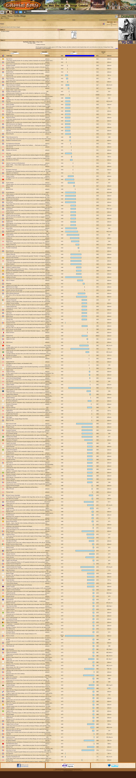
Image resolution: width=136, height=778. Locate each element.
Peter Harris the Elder (11, 606)
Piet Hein (8, 101)
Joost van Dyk (9, 75)
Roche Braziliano (10, 501)
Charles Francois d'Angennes (13, 563)
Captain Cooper (10, 456)
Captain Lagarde (10, 707)
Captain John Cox (10, 701)
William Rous (9, 241)
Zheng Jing (9, 659)
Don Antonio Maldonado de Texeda (15, 270)
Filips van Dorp (10, 205)
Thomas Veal (9, 319)
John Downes (9, 146)
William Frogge (10, 573)
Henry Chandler (10, 104)
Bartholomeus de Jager (12, 287)
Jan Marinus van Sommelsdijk (13, 127)
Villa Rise (8, 130)
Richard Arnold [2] (10, 593)
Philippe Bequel (10, 427)
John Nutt (8, 153)
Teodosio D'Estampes (11, 404)
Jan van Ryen (9, 202)
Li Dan (7, 98)
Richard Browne (10, 453)
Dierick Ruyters (10, 133)
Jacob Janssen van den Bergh (13, 329)
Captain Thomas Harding (12, 303)
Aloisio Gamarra (10, 332)
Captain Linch (9, 711)
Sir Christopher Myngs (11, 433)
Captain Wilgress (10, 625)
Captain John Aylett (11, 443)
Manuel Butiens (10, 251)
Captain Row (9, 717)
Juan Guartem (9, 704)
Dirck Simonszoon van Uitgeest (14, 94)
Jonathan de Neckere (11, 150)
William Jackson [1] (11, 244)
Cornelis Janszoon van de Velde (14, 290)
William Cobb (9, 186)
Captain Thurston (10, 586)
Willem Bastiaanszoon (11, 694)
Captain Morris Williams (12, 394)
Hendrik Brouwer (10, 231)
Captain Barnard (10, 446)
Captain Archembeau (11, 652)
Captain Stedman (10, 397)
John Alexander (10, 649)
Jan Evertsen (9, 208)
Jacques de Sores (10, 322)
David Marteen (9, 374)
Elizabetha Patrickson (11, 169)
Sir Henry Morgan (10, 685)
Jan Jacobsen (9, 107)
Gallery (44, 20)
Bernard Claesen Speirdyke (13, 495)
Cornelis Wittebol (10, 62)
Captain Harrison (10, 609)
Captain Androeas (10, 691)
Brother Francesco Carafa (12, 88)
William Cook (9, 655)
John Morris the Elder (11, 541)
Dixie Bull (8, 156)
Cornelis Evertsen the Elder (13, 387)
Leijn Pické (9, 313)
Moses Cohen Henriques (12, 199)
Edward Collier (10, 511)
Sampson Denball (10, 65)
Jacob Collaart (9, 182)
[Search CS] (48, 11)
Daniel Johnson (10, 557)
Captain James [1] (10, 472)
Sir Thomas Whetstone (11, 400)
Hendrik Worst (9, 72)
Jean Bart (8, 734)
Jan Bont (8, 698)
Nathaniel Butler (10, 195)
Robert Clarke (9, 662)
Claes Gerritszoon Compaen (13, 85)
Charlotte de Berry (10, 459)
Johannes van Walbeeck (12, 173)
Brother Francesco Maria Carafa (14, 544)
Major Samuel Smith (11, 423)
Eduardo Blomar (10, 596)
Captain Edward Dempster (12, 485)
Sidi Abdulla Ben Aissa (11, 743)
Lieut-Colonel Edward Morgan (13, 378)
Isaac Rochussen (10, 570)
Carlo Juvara (9, 342)
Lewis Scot (9, 365)
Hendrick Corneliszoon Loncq (13, 140)
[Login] (12, 12)
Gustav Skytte (9, 352)
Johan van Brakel (10, 727)
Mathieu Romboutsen (11, 225)
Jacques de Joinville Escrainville (14, 368)
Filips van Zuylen (10, 68)
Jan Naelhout (9, 309)
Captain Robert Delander (12, 524)
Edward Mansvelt (10, 391)
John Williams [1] (10, 628)
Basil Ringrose (9, 675)
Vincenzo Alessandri (11, 300)
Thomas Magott (10, 714)
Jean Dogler (9, 417)
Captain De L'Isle (10, 339)
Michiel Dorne (9, 189)
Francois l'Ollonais (10, 407)
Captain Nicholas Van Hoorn (13, 668)
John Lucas (9, 358)
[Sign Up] (8, 12)
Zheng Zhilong (9, 234)
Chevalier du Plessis (11, 482)
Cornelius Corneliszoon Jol (13, 756)
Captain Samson (10, 120)
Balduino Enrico (10, 114)
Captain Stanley (10, 326)
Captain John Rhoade (11, 560)
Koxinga (8, 345)
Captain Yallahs (10, 721)
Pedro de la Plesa (10, 117)
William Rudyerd (10, 264)
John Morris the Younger (12, 498)
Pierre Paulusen (10, 273)
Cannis (8, 642)
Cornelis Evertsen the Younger (13, 567)
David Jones (9, 166)
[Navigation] (2, 12)
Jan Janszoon (9, 753)
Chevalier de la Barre (11, 355)
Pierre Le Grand (10, 635)
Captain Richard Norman (12, 528)
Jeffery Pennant (10, 488)
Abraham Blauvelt (10, 348)
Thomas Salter (9, 492)
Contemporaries (103, 20)
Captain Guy (9, 466)
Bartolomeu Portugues (11, 440)
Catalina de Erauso (11, 277)
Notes (73, 20)
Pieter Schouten (10, 78)
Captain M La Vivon (11, 475)
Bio (15, 20)
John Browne (9, 111)
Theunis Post (9, 335)
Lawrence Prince (10, 534)
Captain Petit (9, 221)
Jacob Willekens (10, 192)
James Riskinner (10, 260)
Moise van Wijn (10, 420)
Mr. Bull (8, 639)
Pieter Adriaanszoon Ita (12, 137)
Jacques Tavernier (10, 554)
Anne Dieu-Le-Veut (11, 750)
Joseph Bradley (10, 508)
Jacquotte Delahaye (11, 430)
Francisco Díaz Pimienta (12, 257)
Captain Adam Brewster (12, 414)
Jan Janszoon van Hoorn (12, 159)
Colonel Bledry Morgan (12, 583)
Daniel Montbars (10, 580)
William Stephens (10, 665)
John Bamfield (9, 381)
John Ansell (9, 688)
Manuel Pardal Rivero (11, 521)
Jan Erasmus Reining (11, 619)
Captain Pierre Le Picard (12, 724)
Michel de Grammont (11, 678)
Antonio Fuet (9, 747)
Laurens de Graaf (10, 737)
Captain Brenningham (11, 449)
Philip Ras (8, 283)
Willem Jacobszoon (11, 81)
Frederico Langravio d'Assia (13, 267)
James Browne (10, 599)
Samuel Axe (9, 238)
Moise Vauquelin (10, 531)
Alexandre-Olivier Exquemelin (13, 730)
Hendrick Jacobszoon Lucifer (13, 91)
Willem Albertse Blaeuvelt (12, 293)
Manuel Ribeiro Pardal (11, 518)
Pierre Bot (8, 672)
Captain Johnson (10, 612)
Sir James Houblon (11, 740)
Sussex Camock (10, 176)
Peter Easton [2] (10, 646)
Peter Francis (9, 462)
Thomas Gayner (10, 212)
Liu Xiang (8, 179)
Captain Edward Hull (11, 306)
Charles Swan (9, 681)
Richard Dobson (10, 514)
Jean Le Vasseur (10, 280)
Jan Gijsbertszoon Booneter (13, 143)
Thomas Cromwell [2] (11, 247)
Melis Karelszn (9, 218)
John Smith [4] (9, 537)
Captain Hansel (10, 576)
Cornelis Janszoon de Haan (13, 215)
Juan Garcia (9, 59)
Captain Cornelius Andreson (13, 589)
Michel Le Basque (10, 479)
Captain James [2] (10, 254)
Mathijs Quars (9, 316)
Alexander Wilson (10, 632)
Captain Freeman (10, 371)
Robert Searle (9, 760)
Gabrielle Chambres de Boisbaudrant (15, 163)
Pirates (2, 23)
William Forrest (10, 547)
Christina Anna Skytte (11, 436)
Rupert (7, 296)
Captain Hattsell (10, 384)
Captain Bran (9, 410)
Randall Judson (10, 615)
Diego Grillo (9, 550)
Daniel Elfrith (9, 228)
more (117, 48)
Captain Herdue (10, 469)
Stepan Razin (9, 505)
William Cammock (10, 602)
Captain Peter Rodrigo (11, 622)
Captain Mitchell (10, 361)
